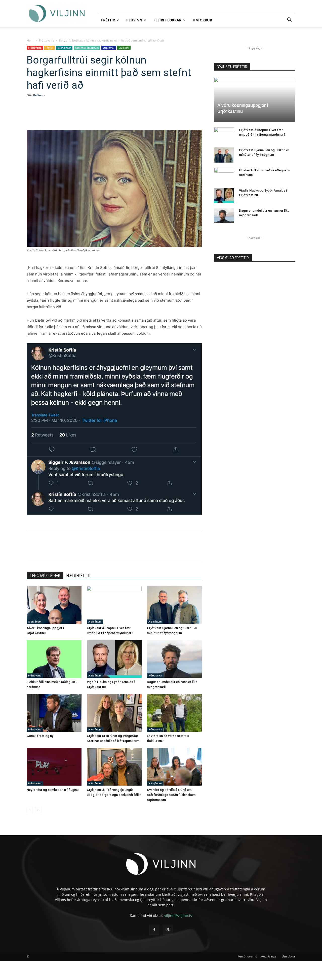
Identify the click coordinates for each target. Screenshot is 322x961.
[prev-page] (30, 810)
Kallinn (38, 95)
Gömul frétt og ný (40, 736)
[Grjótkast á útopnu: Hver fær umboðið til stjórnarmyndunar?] (114, 605)
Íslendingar (64, 47)
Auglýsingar (269, 956)
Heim (30, 40)
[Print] (118, 115)
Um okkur (202, 20)
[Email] (107, 115)
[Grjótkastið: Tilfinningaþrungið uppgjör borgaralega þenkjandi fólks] (114, 767)
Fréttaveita (46, 40)
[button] (289, 20)
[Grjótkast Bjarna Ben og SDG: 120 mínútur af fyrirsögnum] (174, 605)
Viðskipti (124, 47)
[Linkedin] (83, 115)
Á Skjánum (35, 621)
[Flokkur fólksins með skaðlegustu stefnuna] (54, 659)
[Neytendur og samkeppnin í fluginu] (54, 767)
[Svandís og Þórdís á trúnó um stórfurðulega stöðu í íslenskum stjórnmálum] (174, 767)
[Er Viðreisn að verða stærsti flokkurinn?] (174, 713)
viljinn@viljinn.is (178, 915)
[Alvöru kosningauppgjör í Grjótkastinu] (54, 605)
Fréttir (108, 20)
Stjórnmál (108, 47)
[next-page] (38, 810)
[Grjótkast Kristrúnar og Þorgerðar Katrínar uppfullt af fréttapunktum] (114, 713)
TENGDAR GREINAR (45, 576)
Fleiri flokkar (167, 20)
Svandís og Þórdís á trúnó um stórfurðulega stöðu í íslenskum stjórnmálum (171, 795)
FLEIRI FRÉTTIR (78, 576)
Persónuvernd (247, 956)
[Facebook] (60, 115)
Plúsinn (134, 20)
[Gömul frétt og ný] (54, 713)
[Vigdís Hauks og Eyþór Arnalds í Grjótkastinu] (114, 659)
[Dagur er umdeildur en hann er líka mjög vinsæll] (174, 659)
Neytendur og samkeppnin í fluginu (52, 790)
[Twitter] (72, 115)
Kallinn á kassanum (87, 47)
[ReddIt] (95, 115)
